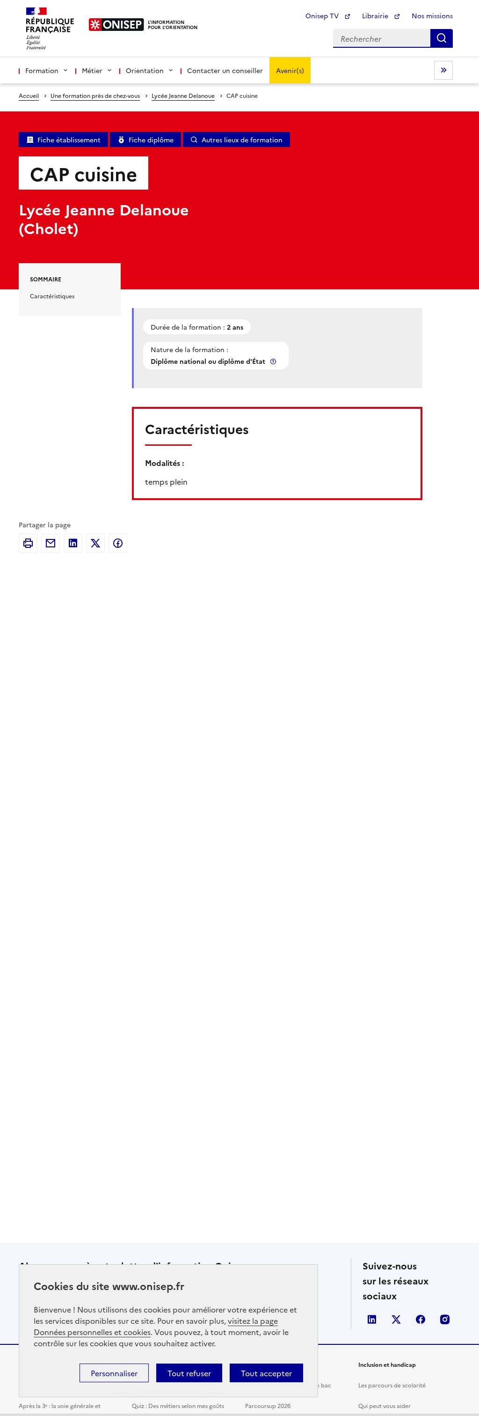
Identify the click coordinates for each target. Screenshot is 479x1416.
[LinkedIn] (73, 543)
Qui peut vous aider (384, 1405)
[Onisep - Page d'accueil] (117, 24)
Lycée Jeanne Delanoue (183, 95)
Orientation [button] (145, 70)
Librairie (376, 15)
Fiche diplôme (151, 139)
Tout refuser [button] (189, 1373)
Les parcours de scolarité (392, 1385)
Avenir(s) (290, 70)
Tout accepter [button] (266, 1373)
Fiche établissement (69, 139)
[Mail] (50, 543)
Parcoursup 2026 (267, 1405)
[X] (95, 543)
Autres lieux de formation (242, 139)
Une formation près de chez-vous (95, 95)
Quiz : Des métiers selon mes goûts (178, 1405)
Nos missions (432, 15)
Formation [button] (41, 70)
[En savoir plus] (274, 361)
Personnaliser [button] (114, 1373)
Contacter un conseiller (225, 70)
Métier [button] (92, 70)
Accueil (29, 95)
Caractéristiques (52, 296)
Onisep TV (323, 15)
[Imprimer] (28, 543)
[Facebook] (118, 543)
